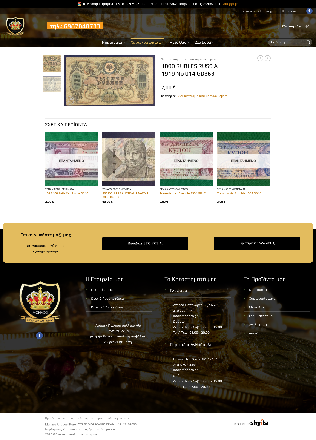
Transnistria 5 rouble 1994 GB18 (239, 193)
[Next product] (260, 58)
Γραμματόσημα (261, 316)
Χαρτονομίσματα (146, 42)
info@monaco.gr (185, 316)
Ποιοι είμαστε (102, 290)
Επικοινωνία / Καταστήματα (259, 11)
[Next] (148, 80)
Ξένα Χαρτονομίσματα (202, 59)
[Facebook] (309, 11)
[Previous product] (268, 58)
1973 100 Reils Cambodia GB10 (66, 193)
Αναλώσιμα (258, 325)
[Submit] (308, 42)
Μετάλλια (178, 42)
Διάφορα (203, 42)
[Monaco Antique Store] (21, 26)
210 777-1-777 (184, 310)
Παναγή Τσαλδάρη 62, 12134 (195, 359)
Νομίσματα (112, 42)
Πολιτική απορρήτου (90, 418)
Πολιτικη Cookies (117, 418)
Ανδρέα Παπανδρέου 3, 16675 (196, 305)
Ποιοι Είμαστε (291, 11)
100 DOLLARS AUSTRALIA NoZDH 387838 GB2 (125, 195)
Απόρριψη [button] (231, 4)
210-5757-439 (184, 365)
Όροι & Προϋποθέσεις (108, 298)
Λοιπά (253, 333)
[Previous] (71, 80)
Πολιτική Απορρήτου (107, 307)
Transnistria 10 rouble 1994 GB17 (183, 193)
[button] (296, 26)
